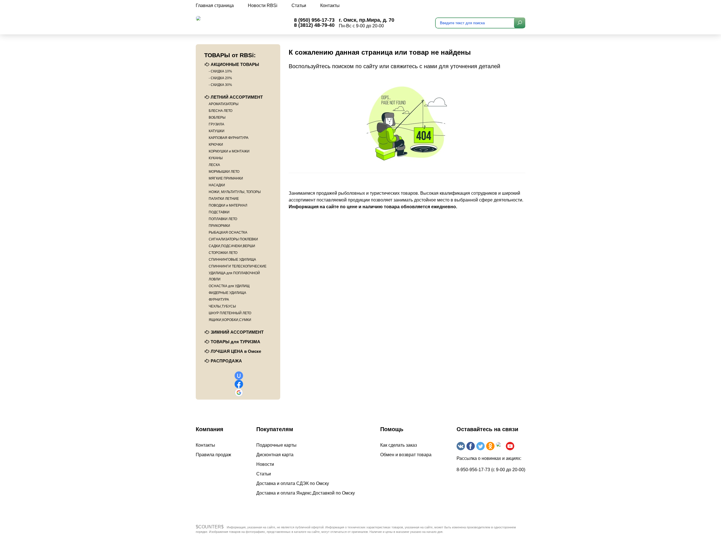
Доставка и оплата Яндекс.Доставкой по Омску (305, 493)
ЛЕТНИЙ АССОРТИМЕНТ (237, 97)
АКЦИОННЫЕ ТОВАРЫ (235, 64)
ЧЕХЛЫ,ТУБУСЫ (222, 306)
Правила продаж (213, 454)
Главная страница (215, 5)
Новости (265, 464)
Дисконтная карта (274, 454)
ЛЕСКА (214, 165)
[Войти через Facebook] (239, 384)
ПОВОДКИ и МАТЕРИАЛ (228, 205)
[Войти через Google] (239, 392)
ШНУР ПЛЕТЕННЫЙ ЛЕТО (230, 313)
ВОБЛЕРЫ (217, 117)
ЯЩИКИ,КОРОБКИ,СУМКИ (230, 320)
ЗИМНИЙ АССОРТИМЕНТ (237, 332)
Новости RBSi (262, 5)
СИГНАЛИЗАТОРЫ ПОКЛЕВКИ (233, 239)
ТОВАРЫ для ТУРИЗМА (235, 341)
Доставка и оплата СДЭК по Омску (292, 483)
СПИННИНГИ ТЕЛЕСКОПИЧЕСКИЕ (237, 266)
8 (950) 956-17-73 (314, 20)
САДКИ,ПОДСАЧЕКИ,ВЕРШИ (232, 246)
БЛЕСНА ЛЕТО (220, 111)
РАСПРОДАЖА (226, 360)
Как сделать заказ (398, 445)
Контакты (330, 5)
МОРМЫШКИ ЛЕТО (224, 172)
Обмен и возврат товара (405, 454)
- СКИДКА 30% (220, 85)
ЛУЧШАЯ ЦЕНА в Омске (236, 351)
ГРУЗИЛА (216, 124)
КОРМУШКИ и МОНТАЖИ (229, 151)
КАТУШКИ (216, 131)
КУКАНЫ (216, 158)
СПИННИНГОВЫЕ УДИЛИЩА (232, 260)
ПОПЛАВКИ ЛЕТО (223, 219)
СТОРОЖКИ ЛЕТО (223, 253)
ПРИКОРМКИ (219, 226)
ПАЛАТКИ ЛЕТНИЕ (224, 199)
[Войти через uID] (239, 375)
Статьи (298, 5)
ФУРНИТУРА (219, 300)
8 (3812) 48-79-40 (314, 25)
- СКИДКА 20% (220, 78)
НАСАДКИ (217, 185)
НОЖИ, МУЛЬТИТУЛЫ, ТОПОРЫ (235, 192)
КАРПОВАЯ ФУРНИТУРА (228, 138)
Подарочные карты (276, 445)
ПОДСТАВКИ (219, 212)
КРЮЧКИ (216, 145)
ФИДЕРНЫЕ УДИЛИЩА (227, 293)
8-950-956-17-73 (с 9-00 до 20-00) (491, 469)
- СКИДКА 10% (220, 71)
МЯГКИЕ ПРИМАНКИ (226, 178)
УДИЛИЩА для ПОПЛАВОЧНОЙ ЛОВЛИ (234, 276)
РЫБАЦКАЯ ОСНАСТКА (228, 232)
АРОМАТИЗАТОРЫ (224, 104)
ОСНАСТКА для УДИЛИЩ (229, 286)
